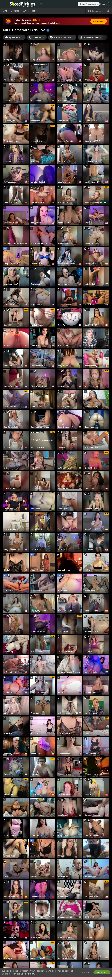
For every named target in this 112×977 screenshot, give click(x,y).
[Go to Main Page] (22, 4)
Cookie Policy (27, 974)
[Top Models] (41, 4)
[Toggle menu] (4, 4)
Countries (37, 37)
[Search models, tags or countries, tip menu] (108, 11)
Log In (104, 4)
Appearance (14, 37)
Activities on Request (93, 37)
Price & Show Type (62, 37)
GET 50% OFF (98, 21)
